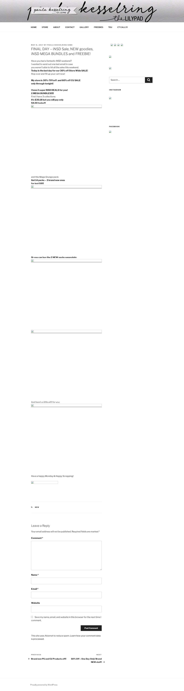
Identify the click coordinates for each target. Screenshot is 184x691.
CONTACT (69, 27)
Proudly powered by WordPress (43, 685)
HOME (34, 27)
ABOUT (56, 27)
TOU (110, 27)
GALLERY (84, 27)
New (37, 507)
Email (34, 589)
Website (35, 603)
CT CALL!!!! (122, 27)
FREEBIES (98, 27)
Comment (37, 538)
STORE (45, 27)
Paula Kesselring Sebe (60, 45)
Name (35, 575)
